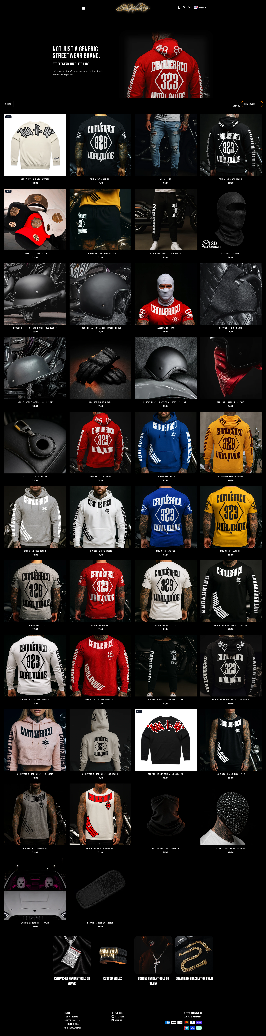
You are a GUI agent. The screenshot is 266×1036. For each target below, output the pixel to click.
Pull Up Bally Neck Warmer (165, 848)
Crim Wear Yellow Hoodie (230, 477)
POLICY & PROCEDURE (72, 1020)
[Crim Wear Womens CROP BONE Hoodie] (100, 740)
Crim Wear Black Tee (100, 179)
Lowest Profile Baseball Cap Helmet (35, 402)
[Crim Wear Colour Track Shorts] (100, 220)
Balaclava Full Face (166, 328)
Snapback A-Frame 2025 (35, 253)
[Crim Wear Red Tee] (100, 591)
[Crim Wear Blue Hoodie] (166, 443)
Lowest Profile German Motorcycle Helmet (35, 328)
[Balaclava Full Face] (166, 294)
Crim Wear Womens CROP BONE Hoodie (100, 774)
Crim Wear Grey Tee (35, 625)
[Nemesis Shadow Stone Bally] (231, 815)
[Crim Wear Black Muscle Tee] (231, 740)
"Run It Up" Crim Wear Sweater (35, 179)
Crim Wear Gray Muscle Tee (35, 848)
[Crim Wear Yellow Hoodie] (231, 443)
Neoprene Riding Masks (230, 328)
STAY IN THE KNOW (71, 1016)
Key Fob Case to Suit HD (35, 477)
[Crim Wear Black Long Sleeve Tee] (231, 591)
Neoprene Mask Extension (100, 923)
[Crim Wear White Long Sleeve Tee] (35, 666)
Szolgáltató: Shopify (193, 1016)
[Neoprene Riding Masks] (231, 294)
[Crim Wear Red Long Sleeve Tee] (100, 666)
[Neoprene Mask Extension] (100, 889)
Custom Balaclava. (230, 253)
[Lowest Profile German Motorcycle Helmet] (35, 294)
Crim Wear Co (196, 1013)
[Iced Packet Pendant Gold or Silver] (72, 955)
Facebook (118, 1013)
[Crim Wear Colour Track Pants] (166, 220)
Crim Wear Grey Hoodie (35, 551)
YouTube (118, 1020)
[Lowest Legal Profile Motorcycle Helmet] (100, 294)
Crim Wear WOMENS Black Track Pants (166, 700)
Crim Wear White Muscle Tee (100, 848)
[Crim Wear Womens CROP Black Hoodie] (231, 666)
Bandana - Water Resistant (231, 402)
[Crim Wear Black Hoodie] (231, 145)
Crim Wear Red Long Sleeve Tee (100, 700)
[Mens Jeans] (166, 145)
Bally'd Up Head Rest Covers (35, 923)
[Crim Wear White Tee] (166, 591)
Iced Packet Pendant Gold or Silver (72, 981)
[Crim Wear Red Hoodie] (100, 443)
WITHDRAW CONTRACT (72, 1027)
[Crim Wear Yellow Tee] (231, 517)
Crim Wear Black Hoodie (231, 179)
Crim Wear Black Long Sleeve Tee (230, 625)
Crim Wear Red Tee (100, 625)
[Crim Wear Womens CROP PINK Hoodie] (35, 740)
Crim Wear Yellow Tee (231, 551)
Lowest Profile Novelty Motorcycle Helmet (165, 402)
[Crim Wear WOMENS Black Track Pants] (166, 666)
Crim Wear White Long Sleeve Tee (35, 700)
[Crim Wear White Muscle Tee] (100, 815)
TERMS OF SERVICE (71, 1024)
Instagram (119, 1016)
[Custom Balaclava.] (231, 220)
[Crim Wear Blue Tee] (166, 517)
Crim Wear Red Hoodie (100, 477)
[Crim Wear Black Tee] (100, 145)
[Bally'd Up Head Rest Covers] (35, 889)
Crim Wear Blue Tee (165, 551)
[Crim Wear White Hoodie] (100, 517)
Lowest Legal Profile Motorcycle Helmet (100, 328)
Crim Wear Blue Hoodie (165, 477)
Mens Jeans (165, 179)
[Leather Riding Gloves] (100, 368)
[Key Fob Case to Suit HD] (35, 443)
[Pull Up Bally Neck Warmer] (166, 815)
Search (67, 1013)
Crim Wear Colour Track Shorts (100, 253)
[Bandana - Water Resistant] (231, 368)
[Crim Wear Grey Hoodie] (35, 517)
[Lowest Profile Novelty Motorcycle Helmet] (166, 368)
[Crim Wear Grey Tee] (35, 591)
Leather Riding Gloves (100, 402)
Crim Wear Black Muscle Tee (231, 774)
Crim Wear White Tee (165, 625)
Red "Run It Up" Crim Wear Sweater (165, 774)
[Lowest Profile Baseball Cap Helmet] (35, 368)
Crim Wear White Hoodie (100, 551)
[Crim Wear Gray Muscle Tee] (35, 815)
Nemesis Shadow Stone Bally (230, 848)
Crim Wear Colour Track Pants (165, 253)
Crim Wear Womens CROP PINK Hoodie (35, 774)
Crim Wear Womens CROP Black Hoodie (230, 700)
